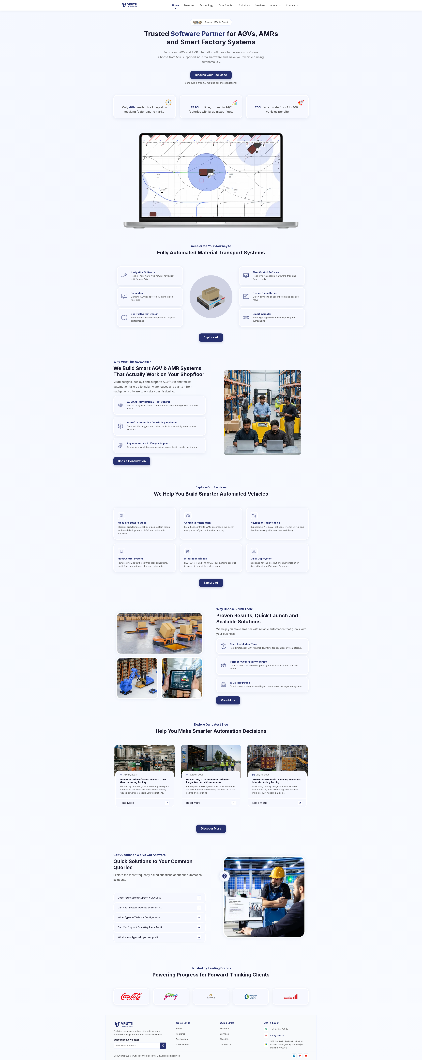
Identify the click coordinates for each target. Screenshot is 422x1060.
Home (175, 5)
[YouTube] (306, 1055)
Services (260, 5)
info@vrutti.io (277, 1035)
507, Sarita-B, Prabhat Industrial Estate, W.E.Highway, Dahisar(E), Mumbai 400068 (286, 1044)
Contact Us (292, 5)
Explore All (211, 337)
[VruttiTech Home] (130, 5)
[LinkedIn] (294, 1055)
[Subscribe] (163, 1046)
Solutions (244, 5)
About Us (275, 5)
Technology (206, 5)
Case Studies (226, 5)
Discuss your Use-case (211, 75)
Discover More (211, 828)
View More (228, 700)
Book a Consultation (132, 461)
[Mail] (300, 1055)
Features (189, 5)
